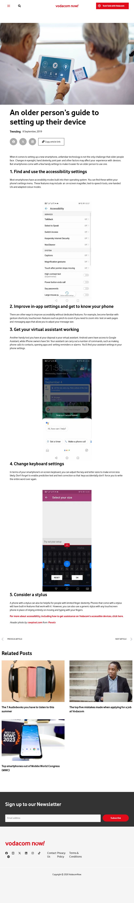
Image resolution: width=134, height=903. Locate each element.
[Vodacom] (8, 856)
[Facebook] (6, 853)
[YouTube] (13, 853)
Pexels (51, 622)
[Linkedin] (26, 853)
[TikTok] (39, 853)
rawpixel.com (34, 622)
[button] (19, 6)
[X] (19, 853)
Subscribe (116, 818)
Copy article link (52, 142)
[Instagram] (32, 853)
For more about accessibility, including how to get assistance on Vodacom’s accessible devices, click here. (66, 616)
